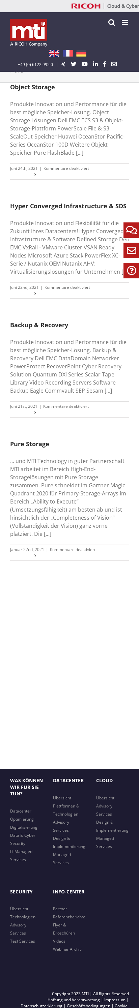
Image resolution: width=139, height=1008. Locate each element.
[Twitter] (73, 64)
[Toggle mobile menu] (125, 22)
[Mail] (114, 64)
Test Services (22, 941)
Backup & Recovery (39, 325)
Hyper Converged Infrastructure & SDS (68, 206)
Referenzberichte (69, 917)
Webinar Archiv (67, 949)
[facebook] (105, 64)
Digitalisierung (23, 827)
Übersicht (62, 798)
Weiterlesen (21, 174)
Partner (60, 909)
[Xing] (63, 64)
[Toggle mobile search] (111, 22)
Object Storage (32, 87)
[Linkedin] (95, 64)
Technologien (22, 917)
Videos (59, 941)
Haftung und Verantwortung (74, 1000)
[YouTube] (84, 64)
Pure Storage (29, 444)
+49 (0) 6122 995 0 (35, 64)
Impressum (115, 1000)
